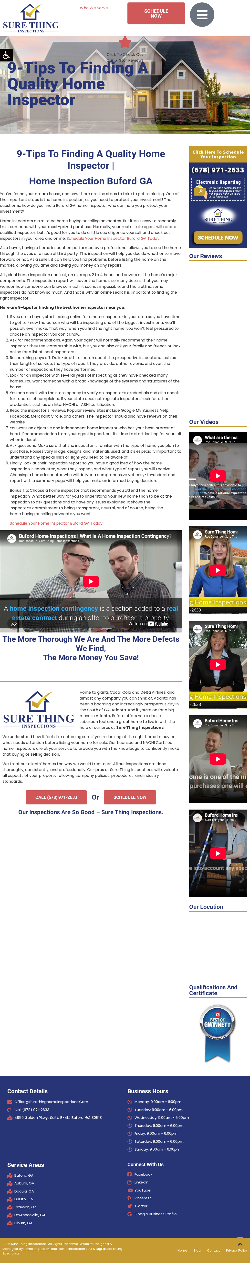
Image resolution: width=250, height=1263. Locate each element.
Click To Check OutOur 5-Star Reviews (125, 57)
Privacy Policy (237, 1250)
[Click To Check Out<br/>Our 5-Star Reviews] (125, 42)
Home (182, 1250)
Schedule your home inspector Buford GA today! (114, 238)
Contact (213, 1250)
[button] (6, 55)
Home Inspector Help (40, 1248)
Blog (197, 1250)
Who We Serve (94, 8)
